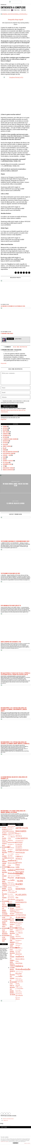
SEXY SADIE (12, 885)
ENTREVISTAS (3, 4)
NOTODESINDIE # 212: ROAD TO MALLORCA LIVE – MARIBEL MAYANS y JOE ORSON (13, 811)
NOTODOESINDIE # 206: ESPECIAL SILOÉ (6, 938)
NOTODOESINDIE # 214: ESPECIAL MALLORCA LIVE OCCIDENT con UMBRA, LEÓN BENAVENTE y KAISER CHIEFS (14, 709)
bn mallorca (11, 828)
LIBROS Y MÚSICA (7, 446)
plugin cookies (27, 1143)
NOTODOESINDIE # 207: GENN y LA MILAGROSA (6, 931)
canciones (10, 829)
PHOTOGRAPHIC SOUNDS (8, 453)
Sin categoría (6, 462)
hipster (11, 849)
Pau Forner (13, 875)
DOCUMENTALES (6, 435)
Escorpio (10, 844)
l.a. (9, 854)
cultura (10, 835)
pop (9, 880)
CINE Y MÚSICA (6, 432)
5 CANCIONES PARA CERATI (7, 333)
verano (10, 901)
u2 (8, 901)
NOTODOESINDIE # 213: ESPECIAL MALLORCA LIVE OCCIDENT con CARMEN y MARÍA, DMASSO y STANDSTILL (15, 742)
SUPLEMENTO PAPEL (7, 464)
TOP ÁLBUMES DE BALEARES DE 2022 (10, 573)
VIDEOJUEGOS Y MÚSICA (8, 468)
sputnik (10, 887)
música (11, 870)
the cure (9, 894)
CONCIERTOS (6, 434)
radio (12, 880)
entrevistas (12, 842)
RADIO (4, 457)
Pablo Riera (17, 10)
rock (9, 884)
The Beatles (12, 892)
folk (8, 849)
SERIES (4, 459)
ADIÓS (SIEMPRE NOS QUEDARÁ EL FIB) (11, 642)
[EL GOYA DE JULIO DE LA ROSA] (15, 502)
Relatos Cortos (11, 882)
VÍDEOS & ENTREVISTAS (8, 470)
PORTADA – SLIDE (7, 455)
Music (4, 448)
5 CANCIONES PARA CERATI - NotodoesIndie (11, 350)
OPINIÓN (5, 450)
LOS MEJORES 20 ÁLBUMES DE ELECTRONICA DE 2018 (13, 306)
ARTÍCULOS (5, 428)
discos (13, 837)
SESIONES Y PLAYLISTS (8, 461)
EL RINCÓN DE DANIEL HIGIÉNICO (10, 439)
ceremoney (11, 831)
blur (14, 826)
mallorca (12, 860)
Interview (5, 444)
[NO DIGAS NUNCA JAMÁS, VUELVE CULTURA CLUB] (15, 483)
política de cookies (4, 1141)
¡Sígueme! (3, 419)
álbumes (10, 903)
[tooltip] (16, 273)
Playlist (11, 878)
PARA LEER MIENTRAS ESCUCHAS (10, 452)
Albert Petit (10, 826)
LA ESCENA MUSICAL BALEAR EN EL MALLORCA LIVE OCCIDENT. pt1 (14, 777)
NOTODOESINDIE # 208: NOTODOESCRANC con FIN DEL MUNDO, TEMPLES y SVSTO (6, 921)
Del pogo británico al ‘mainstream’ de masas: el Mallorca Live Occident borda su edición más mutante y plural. (15, 673)
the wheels (11, 899)
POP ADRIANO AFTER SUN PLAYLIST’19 (11, 605)
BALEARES (5, 430)
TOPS (4, 466)
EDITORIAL (5, 437)
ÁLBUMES (5, 426)
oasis (9, 875)
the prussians (11, 897)
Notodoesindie (15, 873)
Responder (3, 363)
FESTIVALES (5, 443)
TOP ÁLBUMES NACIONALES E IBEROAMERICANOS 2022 (15, 541)
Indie (10, 851)
